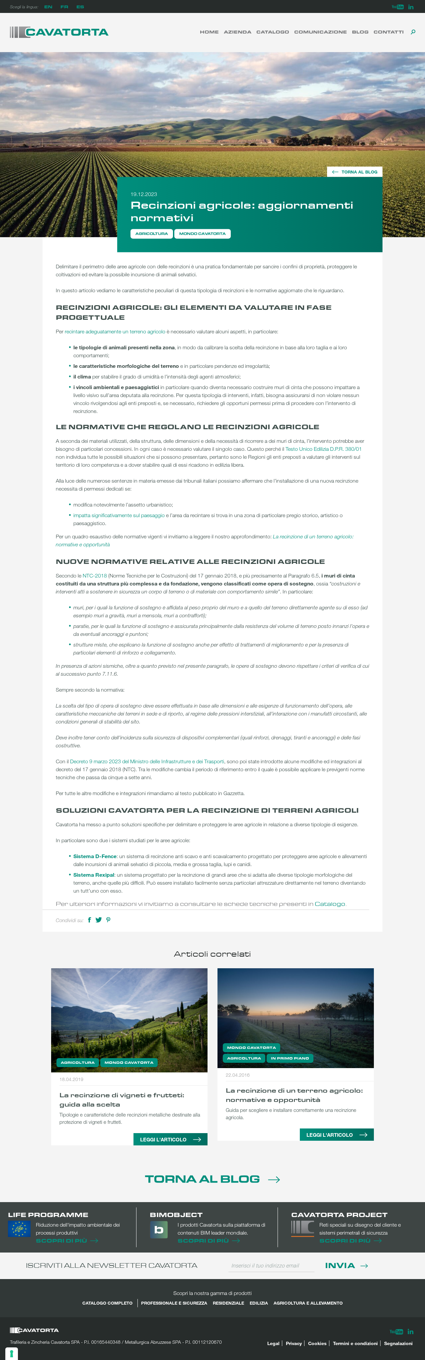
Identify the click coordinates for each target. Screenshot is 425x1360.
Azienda (237, 32)
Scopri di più (61, 1240)
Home (209, 32)
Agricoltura (151, 233)
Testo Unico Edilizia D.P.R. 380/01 (324, 449)
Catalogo (272, 32)
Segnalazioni (398, 1343)
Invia (341, 1265)
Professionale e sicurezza (174, 1303)
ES (80, 6)
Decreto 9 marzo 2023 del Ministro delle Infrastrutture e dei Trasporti (147, 761)
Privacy (294, 1343)
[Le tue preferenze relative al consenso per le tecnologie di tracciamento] (11, 1353)
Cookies (317, 1343)
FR (64, 6)
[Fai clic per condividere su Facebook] (89, 919)
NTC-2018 (95, 575)
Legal (273, 1343)
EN (48, 6)
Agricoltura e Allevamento (308, 1303)
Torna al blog (360, 171)
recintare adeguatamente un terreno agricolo (115, 331)
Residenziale (228, 1303)
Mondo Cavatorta (202, 233)
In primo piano (290, 1058)
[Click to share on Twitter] (98, 919)
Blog (360, 32)
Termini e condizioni (355, 1343)
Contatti (389, 32)
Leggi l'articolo (163, 1139)
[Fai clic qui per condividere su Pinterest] (108, 919)
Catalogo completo (107, 1303)
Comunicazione (320, 32)
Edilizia (259, 1303)
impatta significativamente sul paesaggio (119, 515)
